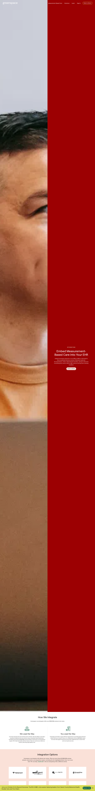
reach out (40, 761)
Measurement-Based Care (55, 3)
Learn (73, 3)
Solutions (66, 3)
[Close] (92, 788)
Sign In (79, 3)
